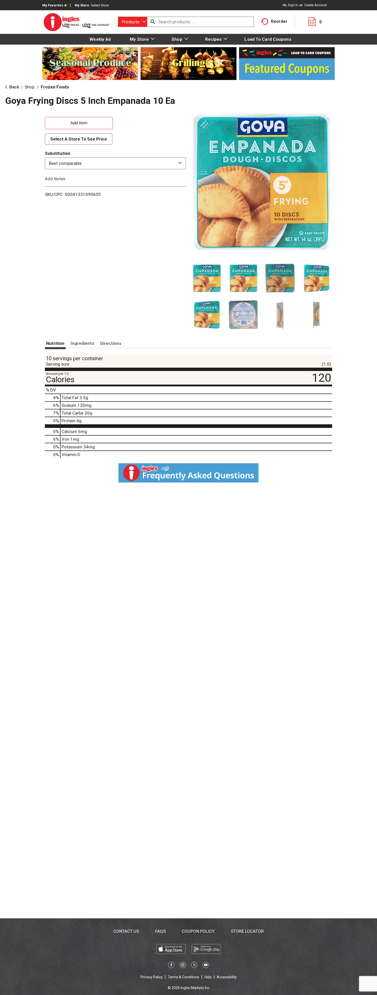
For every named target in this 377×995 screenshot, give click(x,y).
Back (13, 86)
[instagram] (183, 966)
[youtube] (206, 966)
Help (208, 977)
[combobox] (132, 22)
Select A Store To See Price (78, 139)
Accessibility (227, 977)
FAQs (160, 931)
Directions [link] (110, 343)
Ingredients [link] (82, 343)
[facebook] (171, 966)
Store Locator (247, 931)
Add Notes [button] (55, 178)
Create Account (315, 5)
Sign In (293, 5)
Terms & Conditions (183, 977)
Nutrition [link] (55, 343)
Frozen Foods (55, 86)
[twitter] (194, 966)
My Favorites (52, 5)
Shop (29, 86)
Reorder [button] (279, 21)
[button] (207, 278)
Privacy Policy (152, 977)
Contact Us (126, 931)
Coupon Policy (198, 931)
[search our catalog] (152, 22)
